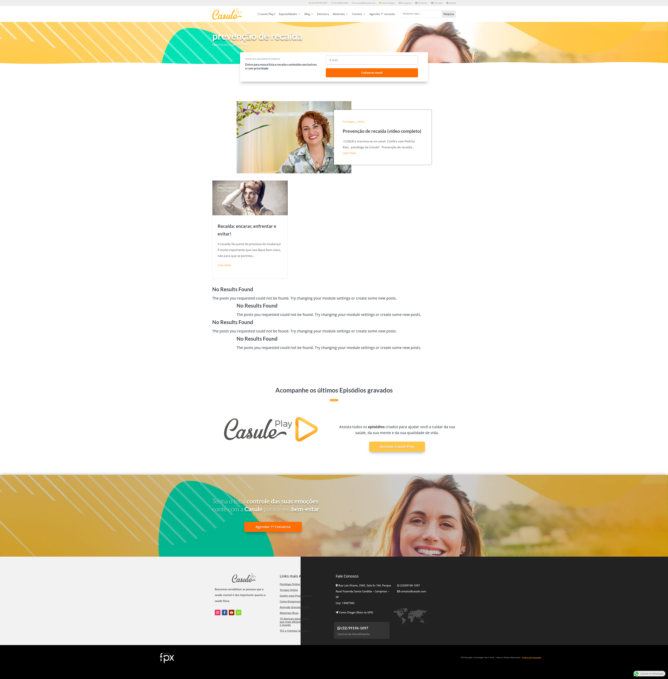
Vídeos (361, 121)
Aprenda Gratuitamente (295, 607)
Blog (307, 14)
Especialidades (288, 14)
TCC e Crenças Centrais (294, 630)
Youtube (438, 3)
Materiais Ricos (289, 613)
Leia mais (349, 153)
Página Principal (219, 45)
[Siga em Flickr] (238, 612)
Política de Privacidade (531, 657)
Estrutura (323, 14)
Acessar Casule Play (397, 446)
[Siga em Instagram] (217, 612)
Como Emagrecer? (291, 601)
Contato (357, 14)
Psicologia (348, 121)
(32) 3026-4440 (340, 3)
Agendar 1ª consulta (382, 14)
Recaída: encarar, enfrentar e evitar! (250, 227)
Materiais (339, 14)
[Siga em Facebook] (224, 612)
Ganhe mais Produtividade (296, 595)
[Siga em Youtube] (231, 612)
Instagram (406, 3)
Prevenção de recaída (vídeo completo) (382, 131)
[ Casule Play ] (266, 14)
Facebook (422, 3)
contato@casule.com (365, 3)
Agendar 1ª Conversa (273, 526)
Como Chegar (388, 3)
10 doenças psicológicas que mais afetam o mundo (294, 622)
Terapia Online (289, 590)
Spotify (452, 3)
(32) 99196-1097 (319, 3)
